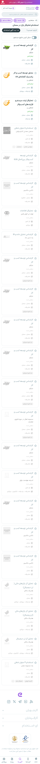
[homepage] (20, 695)
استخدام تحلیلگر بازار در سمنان (25, 25)
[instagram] (9, 701)
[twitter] (14, 701)
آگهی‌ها (20, 762)
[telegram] (20, 701)
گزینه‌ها (28, 762)
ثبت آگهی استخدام (10, 30)
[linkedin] (25, 701)
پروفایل (4, 762)
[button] (32, 20)
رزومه (12, 762)
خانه (36, 762)
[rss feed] (31, 701)
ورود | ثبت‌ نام (7, 8)
